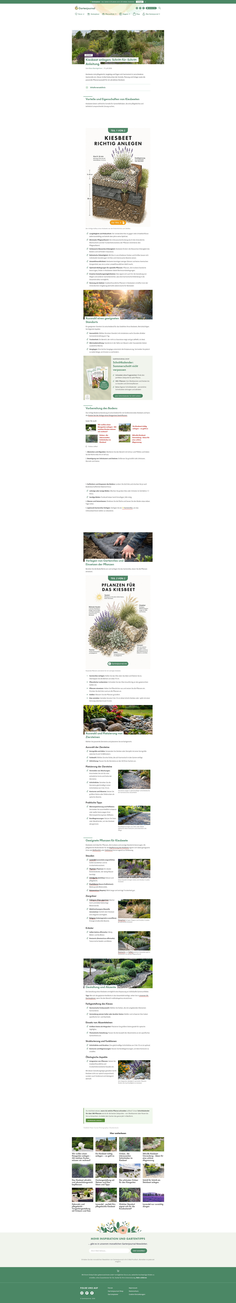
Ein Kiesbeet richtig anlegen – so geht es (105, 1154)
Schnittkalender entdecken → (95, 1120)
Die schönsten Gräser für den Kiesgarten (128, 1181)
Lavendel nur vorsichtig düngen (153, 1205)
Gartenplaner (95, 14)
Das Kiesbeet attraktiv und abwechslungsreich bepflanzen (82, 1182)
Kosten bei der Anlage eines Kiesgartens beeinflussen (107, 415)
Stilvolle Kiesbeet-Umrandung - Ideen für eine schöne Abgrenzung (153, 1157)
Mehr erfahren (141, 1278)
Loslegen (139, 1)
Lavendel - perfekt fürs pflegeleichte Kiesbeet (105, 1205)
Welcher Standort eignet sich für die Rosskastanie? (127, 1206)
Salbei (131, 952)
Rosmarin (121, 952)
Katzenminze (94, 890)
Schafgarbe (93, 878)
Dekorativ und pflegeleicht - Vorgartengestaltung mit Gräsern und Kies (81, 1207)
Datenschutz (134, 1291)
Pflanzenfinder (110, 14)
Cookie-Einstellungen (137, 1294)
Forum (80, 14)
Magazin (125, 14)
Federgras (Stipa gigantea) (98, 900)
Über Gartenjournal (152, 14)
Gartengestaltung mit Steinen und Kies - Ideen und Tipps (105, 1182)
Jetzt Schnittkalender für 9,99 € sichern (128, 396)
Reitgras (92, 918)
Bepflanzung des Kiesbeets (119, 848)
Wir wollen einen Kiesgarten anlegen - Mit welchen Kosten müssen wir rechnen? (81, 1157)
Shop (138, 14)
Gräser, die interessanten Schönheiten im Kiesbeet (126, 1157)
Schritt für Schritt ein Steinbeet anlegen (151, 1181)
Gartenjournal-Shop (115, 1291)
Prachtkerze (93, 884)
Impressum (133, 1288)
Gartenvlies (128, 508)
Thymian (92, 869)
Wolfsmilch (97, 850)
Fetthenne (108, 850)
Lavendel (92, 860)
